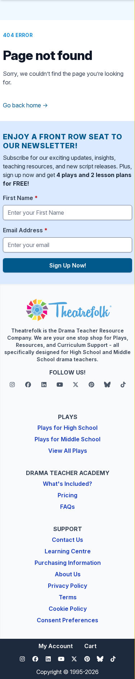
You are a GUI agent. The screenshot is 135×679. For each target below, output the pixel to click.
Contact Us (67, 539)
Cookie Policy (68, 608)
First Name (20, 197)
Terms (68, 597)
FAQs (67, 506)
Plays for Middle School (67, 439)
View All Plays (67, 450)
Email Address (25, 230)
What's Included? (67, 483)
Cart (90, 646)
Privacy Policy (67, 585)
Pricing (67, 495)
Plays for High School (67, 427)
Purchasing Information (68, 562)
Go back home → (25, 105)
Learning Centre (68, 551)
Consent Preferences (67, 620)
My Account (56, 646)
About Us (68, 574)
